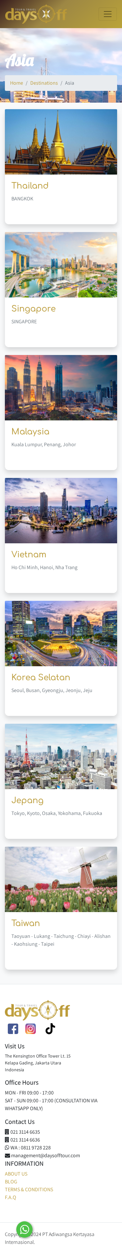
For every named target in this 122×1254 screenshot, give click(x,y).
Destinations (44, 82)
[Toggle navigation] (108, 14)
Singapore (33, 309)
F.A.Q (10, 1197)
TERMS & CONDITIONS (29, 1189)
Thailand (30, 186)
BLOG (11, 1181)
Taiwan (25, 923)
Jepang (27, 800)
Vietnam (29, 554)
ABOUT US (16, 1173)
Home (16, 82)
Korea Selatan (40, 677)
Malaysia (30, 431)
